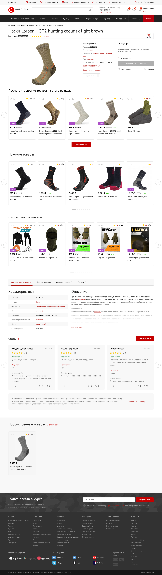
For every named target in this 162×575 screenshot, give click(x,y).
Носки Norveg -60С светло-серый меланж (79, 132)
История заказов (112, 526)
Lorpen (91, 50)
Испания (39, 320)
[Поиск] (62, 9)
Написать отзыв (145, 339)
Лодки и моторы (92, 19)
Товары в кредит (87, 529)
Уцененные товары (81, 2)
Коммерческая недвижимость (43, 534)
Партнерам (36, 531)
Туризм (55, 19)
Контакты (36, 540)
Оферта (60, 545)
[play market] (29, 558)
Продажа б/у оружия (119, 2)
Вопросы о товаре (64, 282)
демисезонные (98, 53)
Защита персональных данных (67, 537)
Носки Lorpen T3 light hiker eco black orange (81, 197)
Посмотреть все (81, 144)
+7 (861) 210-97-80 (105, 10)
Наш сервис (86, 516)
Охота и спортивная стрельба (22, 19)
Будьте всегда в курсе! (26, 498)
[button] (4, 115)
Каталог (11, 516)
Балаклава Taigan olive (48, 257)
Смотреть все (52, 424)
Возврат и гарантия (64, 534)
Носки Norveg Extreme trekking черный (22, 132)
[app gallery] (44, 558)
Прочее (107, 19)
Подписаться (144, 500)
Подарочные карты (88, 520)
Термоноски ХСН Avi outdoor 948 (50, 197)
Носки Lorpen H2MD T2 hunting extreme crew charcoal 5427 (110, 132)
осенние (109, 53)
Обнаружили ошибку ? (137, 401)
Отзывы (82, 282)
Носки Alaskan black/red (107, 196)
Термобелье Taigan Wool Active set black (22, 258)
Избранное (110, 529)
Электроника (121, 19)
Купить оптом (100, 2)
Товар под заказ (87, 523)
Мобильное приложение (41, 543)
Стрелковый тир (87, 526)
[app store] (15, 558)
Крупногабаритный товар (66, 531)
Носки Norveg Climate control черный (21, 197)
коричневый (41, 324)
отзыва (46, 36)
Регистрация (149, 2)
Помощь (60, 516)
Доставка (60, 526)
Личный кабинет (112, 516)
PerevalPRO (135, 19)
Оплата (59, 523)
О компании (37, 516)
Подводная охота (14, 534)
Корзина (109, 523)
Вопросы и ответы (63, 543)
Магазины (32, 2)
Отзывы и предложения (65, 540)
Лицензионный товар (64, 529)
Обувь (77, 19)
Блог (66, 2)
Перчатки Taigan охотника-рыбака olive (79, 258)
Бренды (35, 545)
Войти (140, 2)
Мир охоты (18, 10)
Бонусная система (88, 537)
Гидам (35, 529)
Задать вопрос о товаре (92, 70)
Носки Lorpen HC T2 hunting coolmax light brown (21, 467)
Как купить (61, 520)
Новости (36, 537)
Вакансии (36, 523)
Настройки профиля (113, 520)
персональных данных (115, 505)
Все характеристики (91, 65)
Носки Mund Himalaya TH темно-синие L (137, 197)
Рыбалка (43, 19)
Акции (148, 19)
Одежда (66, 19)
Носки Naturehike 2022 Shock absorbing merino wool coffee (50, 132)
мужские (90, 59)
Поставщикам (37, 526)
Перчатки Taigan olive (106, 257)
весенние (86, 56)
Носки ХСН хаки (134, 131)
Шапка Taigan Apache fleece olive (138, 258)
